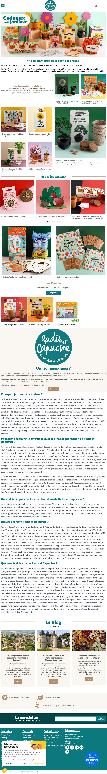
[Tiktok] (67, 752)
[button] (4, 770)
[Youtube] (81, 747)
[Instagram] (77, 747)
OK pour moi (38, 763)
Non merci (9, 763)
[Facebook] (67, 747)
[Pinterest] (72, 747)
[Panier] (95, 5)
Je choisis (24, 763)
